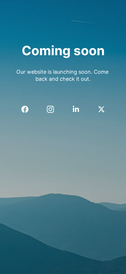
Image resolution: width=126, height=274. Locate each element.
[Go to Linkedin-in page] (78, 109)
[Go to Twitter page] (101, 109)
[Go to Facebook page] (27, 109)
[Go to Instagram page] (53, 109)
